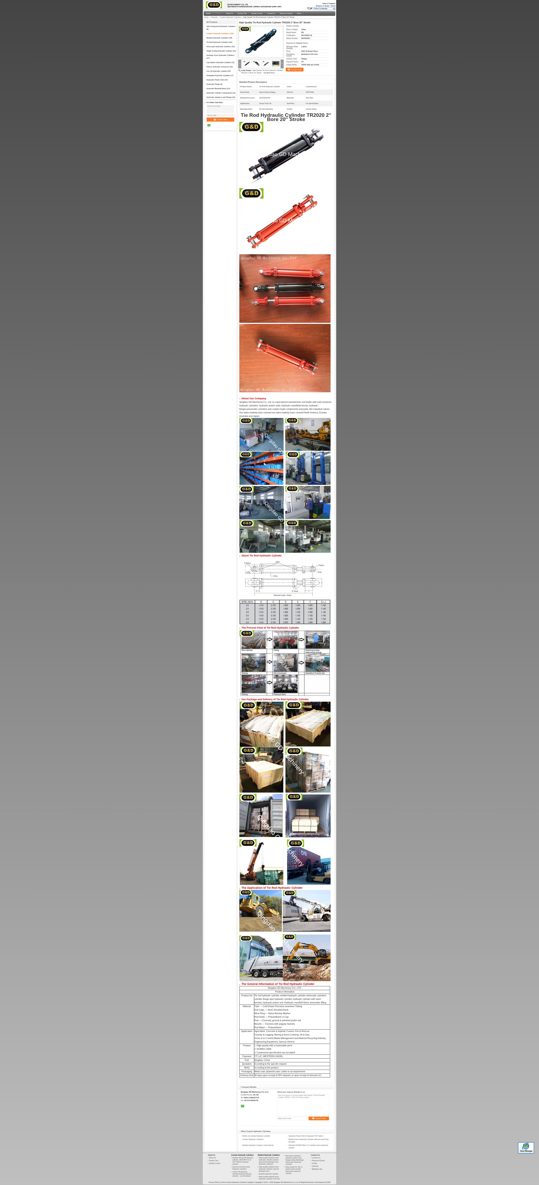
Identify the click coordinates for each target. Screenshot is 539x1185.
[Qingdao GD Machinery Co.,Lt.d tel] (216, 128)
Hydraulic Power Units (215, 80)
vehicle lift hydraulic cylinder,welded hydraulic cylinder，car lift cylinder (242, 1174)
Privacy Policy (214, 1182)
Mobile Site (318, 1169)
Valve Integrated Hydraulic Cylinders (221, 26)
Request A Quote (322, 6)
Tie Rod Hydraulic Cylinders (217, 42)
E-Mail (314, 1163)
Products (218, 13)
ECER (328, 1182)
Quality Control (257, 13)
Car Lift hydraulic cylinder (216, 71)
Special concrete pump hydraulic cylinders (241, 1168)
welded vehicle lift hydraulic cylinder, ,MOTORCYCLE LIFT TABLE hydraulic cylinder (242, 1161)
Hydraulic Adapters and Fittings (219, 97)
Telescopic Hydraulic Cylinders (218, 47)
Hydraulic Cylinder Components (219, 93)
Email (333, 6)
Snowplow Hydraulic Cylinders (218, 76)
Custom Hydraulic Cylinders (230, 17)
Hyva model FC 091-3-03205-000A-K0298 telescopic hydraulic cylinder (294, 1170)
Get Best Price (269, 73)
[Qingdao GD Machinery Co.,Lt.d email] (210, 127)
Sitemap (315, 1166)
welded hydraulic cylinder (268, 1174)
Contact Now (222, 119)
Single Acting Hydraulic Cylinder (219, 51)
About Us (229, 13)
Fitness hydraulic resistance (217, 67)
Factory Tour (242, 13)
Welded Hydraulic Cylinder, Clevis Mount (257, 1145)
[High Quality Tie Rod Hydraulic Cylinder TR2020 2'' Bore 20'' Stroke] (261, 42)
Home (208, 13)
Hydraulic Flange (213, 84)
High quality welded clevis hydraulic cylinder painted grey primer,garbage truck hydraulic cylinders (269, 1161)
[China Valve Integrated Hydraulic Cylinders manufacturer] (215, 5)
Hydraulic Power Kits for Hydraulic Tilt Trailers (305, 1136)
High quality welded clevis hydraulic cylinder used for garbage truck (269, 1169)
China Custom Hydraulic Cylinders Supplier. (237, 1182)
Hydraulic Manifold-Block (216, 89)
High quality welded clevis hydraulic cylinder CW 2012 (269, 1178)
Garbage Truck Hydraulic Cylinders (220, 55)
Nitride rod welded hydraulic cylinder (256, 1136)
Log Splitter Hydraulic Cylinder (218, 62)
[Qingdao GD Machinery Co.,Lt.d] (334, 8)
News (299, 13)
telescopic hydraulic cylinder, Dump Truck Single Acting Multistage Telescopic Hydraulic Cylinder (295, 1160)
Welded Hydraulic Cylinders (217, 38)
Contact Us (271, 13)
